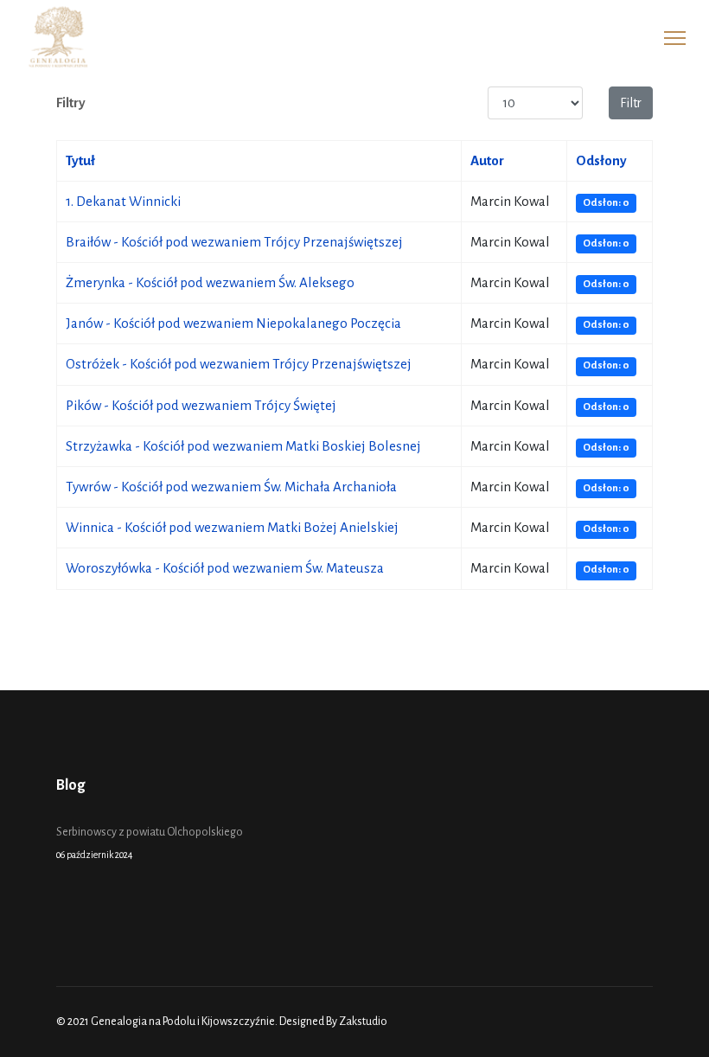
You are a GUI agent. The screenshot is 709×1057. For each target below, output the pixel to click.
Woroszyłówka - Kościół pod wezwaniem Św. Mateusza (225, 568)
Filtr (631, 103)
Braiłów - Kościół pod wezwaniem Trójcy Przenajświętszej (234, 241)
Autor (487, 160)
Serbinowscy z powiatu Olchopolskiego (149, 842)
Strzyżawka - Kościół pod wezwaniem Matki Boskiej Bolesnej (243, 446)
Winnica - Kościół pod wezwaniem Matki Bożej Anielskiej (232, 527)
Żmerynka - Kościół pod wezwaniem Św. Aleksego (210, 282)
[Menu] (675, 38)
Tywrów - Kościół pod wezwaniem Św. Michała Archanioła (231, 486)
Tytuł (80, 160)
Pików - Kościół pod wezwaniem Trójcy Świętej (201, 405)
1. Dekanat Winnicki (123, 201)
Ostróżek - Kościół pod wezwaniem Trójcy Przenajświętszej (239, 363)
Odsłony (601, 160)
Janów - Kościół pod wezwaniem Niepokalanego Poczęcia (233, 323)
